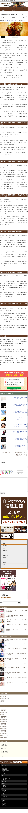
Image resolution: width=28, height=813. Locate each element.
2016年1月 (3, 712)
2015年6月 (3, 724)
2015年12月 (3, 714)
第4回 (3, 778)
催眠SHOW (4, 790)
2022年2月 (3, 709)
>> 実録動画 (4, 545)
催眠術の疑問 (4, 769)
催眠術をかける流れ (5, 770)
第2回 (6, 777)
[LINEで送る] (15, 36)
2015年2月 (3, 731)
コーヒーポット (4, 785)
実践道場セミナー (5, 791)
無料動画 (3, 794)
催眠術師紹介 (4, 783)
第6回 (9, 778)
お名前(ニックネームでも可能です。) (7, 464)
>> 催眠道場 (4, 550)
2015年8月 (3, 721)
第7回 (3, 779)
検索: (1, 602)
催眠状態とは (4, 768)
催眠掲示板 (4, 781)
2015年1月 (3, 733)
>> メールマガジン (5, 552)
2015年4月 (3, 728)
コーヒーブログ (4, 786)
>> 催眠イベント (5, 548)
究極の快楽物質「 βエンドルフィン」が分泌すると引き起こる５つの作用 (21, 455)
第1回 (3, 777)
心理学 (2, 700)
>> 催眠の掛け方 (5, 543)
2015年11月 (3, 716)
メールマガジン (4, 796)
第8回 (6, 779)
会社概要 (3, 800)
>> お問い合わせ (5, 564)
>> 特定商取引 (4, 562)
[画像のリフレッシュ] (13, 471)
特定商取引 (4, 803)
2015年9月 (3, 719)
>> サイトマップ (5, 567)
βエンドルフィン (4, 696)
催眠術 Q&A (6, 596)
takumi (23, 20)
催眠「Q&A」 (4, 773)
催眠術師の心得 (5, 452)
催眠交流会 (4, 793)
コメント (2, 476)
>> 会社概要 (4, 557)
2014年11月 (3, 737)
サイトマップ (4, 805)
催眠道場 (3, 788)
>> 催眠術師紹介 (5, 555)
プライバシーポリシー (6, 801)
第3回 (9, 777)
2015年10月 (3, 717)
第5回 (6, 778)
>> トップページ (5, 540)
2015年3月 (3, 730)
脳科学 (6, 20)
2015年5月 (3, 726)
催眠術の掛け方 (4, 698)
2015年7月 (3, 723)
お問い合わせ (4, 804)
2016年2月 (3, 710)
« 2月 (2, 756)
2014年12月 (3, 735)
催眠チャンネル (5, 775)
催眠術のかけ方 (5, 765)
